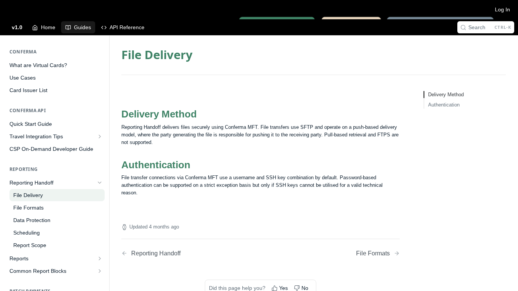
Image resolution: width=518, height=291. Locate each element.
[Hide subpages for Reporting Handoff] (100, 183)
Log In (502, 9)
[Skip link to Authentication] (116, 165)
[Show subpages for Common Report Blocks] (100, 271)
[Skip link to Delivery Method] (116, 114)
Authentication (444, 105)
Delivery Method (446, 94)
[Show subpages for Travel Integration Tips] (100, 136)
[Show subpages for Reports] (100, 258)
